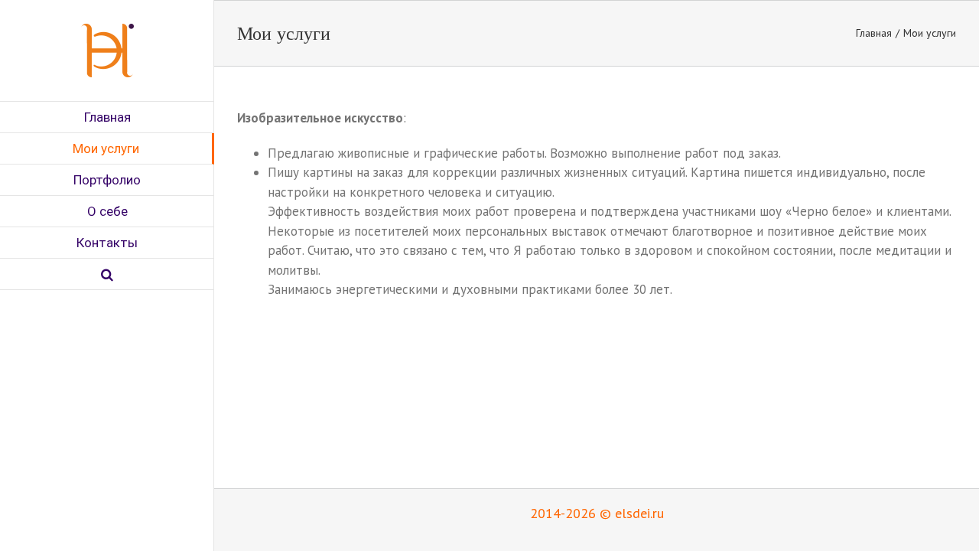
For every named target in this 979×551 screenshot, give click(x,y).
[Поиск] (107, 274)
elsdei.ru (639, 513)
